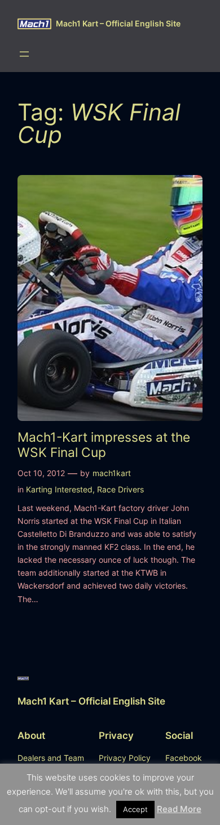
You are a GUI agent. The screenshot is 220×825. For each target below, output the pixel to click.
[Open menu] (24, 54)
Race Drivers (120, 489)
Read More (179, 809)
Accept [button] (135, 809)
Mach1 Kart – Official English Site (118, 23)
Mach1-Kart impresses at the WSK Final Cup (103, 444)
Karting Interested (59, 489)
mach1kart (112, 473)
